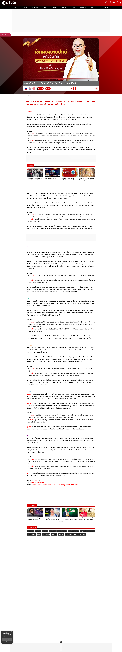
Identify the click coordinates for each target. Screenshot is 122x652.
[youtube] (113, 3)
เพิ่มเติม (3, 636)
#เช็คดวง (60, 534)
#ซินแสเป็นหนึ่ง (31, 534)
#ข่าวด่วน (45, 531)
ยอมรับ (7, 639)
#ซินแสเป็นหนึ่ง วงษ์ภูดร (72, 534)
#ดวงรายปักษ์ (90, 531)
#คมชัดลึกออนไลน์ (62, 531)
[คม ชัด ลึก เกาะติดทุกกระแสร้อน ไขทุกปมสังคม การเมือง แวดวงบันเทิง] (61, 3)
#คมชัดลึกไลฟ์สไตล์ (74, 531)
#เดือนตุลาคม (46, 534)
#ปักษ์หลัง (82, 534)
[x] (110, 3)
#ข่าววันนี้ (37, 531)
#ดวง (38, 534)
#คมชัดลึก (52, 531)
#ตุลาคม (54, 534)
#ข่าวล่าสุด (30, 531)
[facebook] (106, 3)
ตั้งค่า (7, 642)
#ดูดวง (83, 531)
